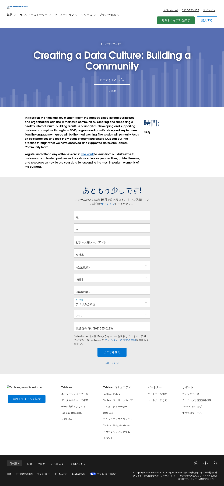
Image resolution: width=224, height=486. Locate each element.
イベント (108, 438)
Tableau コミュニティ (117, 387)
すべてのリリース (192, 412)
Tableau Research (71, 412)
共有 (113, 91)
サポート (187, 387)
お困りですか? (112, 363)
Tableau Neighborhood (116, 425)
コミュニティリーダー (115, 406)
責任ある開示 (61, 473)
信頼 (29, 464)
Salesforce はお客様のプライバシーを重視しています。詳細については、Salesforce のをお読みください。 (111, 340)
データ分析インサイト (73, 406)
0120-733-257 (190, 10)
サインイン (209, 10)
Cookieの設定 (78, 473)
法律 (9, 473)
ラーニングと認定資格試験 (197, 400)
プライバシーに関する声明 (120, 340)
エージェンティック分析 (74, 393)
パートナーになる (157, 400)
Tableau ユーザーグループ (118, 400)
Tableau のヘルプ (192, 406)
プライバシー (43, 473)
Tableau (66, 387)
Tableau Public (111, 393)
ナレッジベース (190, 393)
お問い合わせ (170, 10)
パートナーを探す (157, 393)
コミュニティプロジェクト (117, 419)
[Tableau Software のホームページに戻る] (20, 6)
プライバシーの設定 (106, 473)
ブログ (41, 464)
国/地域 (79, 299)
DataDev (108, 412)
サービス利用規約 (24, 473)
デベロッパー (58, 464)
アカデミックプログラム (116, 431)
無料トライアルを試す (176, 20)
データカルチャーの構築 (74, 400)
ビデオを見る (108, 80)
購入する (207, 20)
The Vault (87, 154)
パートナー (155, 387)
